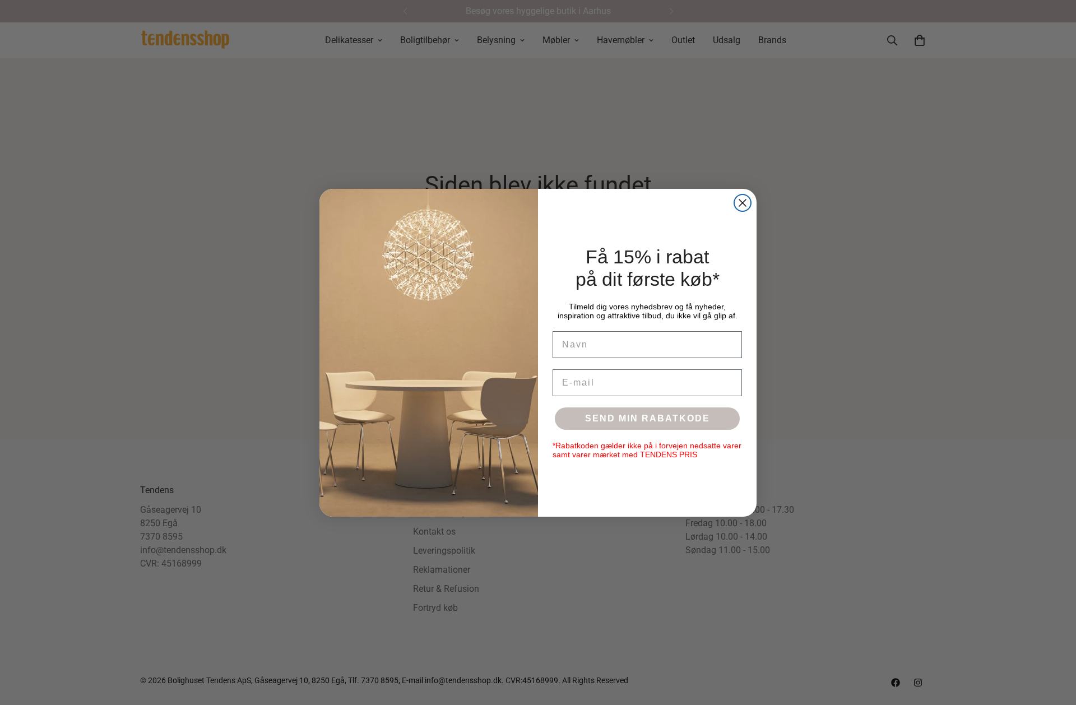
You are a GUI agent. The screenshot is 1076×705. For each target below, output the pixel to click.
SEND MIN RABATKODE (647, 418)
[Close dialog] (742, 202)
